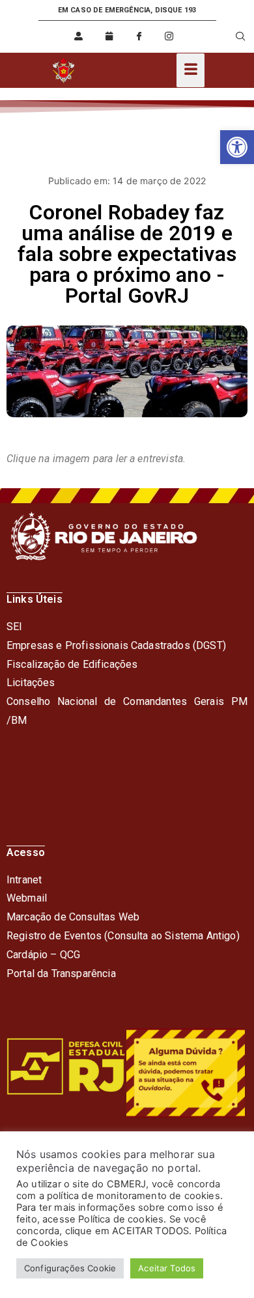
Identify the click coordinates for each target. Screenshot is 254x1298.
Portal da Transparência (61, 973)
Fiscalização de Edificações (72, 664)
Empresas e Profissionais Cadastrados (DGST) (116, 645)
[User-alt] (78, 36)
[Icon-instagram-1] (169, 36)
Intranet (24, 880)
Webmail (27, 898)
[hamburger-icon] (190, 70)
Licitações (31, 682)
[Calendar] (108, 36)
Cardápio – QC (40, 954)
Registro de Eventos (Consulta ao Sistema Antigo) (123, 936)
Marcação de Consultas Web (73, 917)
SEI (14, 626)
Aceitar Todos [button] (166, 1268)
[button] (237, 147)
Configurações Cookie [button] (70, 1268)
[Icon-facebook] (138, 36)
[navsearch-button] (232, 36)
